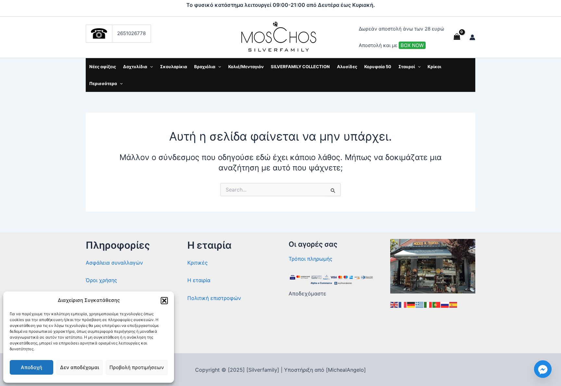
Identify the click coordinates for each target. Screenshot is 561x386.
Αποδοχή (31, 367)
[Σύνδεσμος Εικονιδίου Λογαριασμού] (472, 37)
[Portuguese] (436, 304)
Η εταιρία (198, 280)
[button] (164, 300)
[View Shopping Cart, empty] (457, 37)
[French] (403, 304)
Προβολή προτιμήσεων (136, 367)
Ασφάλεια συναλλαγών (114, 262)
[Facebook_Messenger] (543, 369)
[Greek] (420, 304)
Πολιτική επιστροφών (214, 298)
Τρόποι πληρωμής (310, 258)
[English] (394, 304)
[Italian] (428, 304)
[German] (411, 304)
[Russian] (445, 304)
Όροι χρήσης (101, 280)
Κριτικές (197, 262)
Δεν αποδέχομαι (79, 367)
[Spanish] (453, 304)
